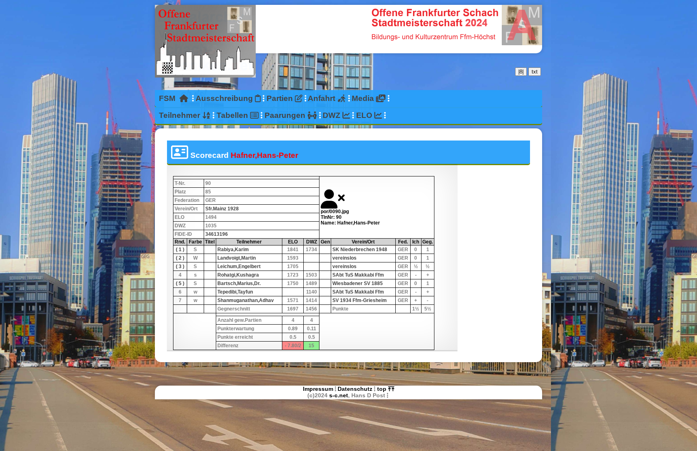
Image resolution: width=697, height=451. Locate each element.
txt (535, 72)
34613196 (216, 234)
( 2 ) (180, 258)
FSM (169, 98)
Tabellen (233, 115)
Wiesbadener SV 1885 (357, 283)
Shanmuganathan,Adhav (245, 300)
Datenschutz (355, 389)
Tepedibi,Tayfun (235, 292)
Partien (281, 98)
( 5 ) (180, 283)
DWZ (332, 115)
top (382, 389)
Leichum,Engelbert (239, 266)
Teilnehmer (180, 115)
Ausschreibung (225, 98)
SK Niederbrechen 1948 (359, 249)
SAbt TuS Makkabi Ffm (358, 275)
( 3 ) (180, 266)
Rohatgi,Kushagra (238, 275)
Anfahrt (322, 98)
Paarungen (286, 115)
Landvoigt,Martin (236, 258)
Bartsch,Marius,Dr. (239, 283)
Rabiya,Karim (233, 249)
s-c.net (338, 395)
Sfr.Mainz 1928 (222, 209)
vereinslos (344, 258)
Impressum (318, 389)
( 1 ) (180, 249)
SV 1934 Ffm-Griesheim (359, 300)
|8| (521, 72)
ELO (365, 115)
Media (364, 98)
